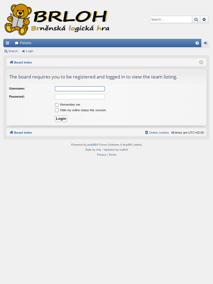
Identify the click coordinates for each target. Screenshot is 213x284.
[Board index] (56, 19)
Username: (17, 88)
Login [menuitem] (207, 44)
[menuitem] (197, 43)
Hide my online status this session (82, 110)
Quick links (9, 44)
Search (13, 51)
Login (29, 51)
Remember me (69, 104)
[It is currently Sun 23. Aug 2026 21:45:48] (201, 62)
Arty (98, 149)
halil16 (124, 149)
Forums (25, 43)
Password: (17, 96)
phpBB (91, 144)
